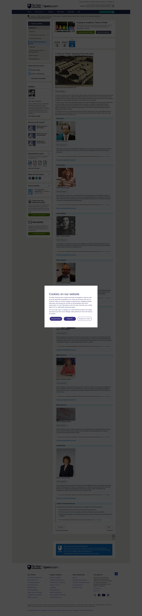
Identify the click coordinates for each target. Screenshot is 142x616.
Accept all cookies (56, 318)
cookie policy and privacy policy (66, 307)
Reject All (69, 318)
